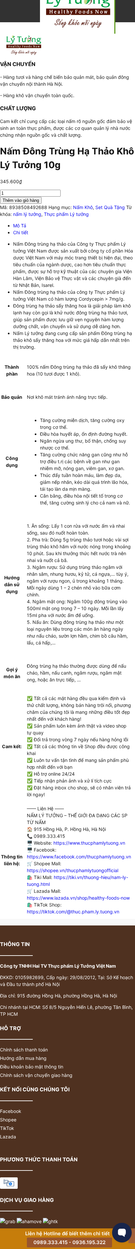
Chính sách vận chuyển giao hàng (36, 1075)
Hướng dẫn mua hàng (23, 1058)
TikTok (7, 1128)
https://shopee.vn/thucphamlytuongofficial (72, 870)
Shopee (8, 1119)
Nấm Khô (83, 207)
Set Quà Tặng (110, 207)
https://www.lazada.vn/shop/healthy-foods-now (78, 898)
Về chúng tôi (38, 25)
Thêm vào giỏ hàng (21, 200)
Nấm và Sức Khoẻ (101, 38)
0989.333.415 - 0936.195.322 (69, 1242)
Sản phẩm (76, 38)
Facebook (10, 1111)
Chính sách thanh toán (24, 1049)
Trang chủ (11, 25)
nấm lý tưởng (27, 214)
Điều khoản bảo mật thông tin (31, 1066)
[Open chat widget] (122, 1232)
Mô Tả (19, 225)
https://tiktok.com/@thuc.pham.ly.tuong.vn (73, 911)
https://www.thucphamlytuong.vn (89, 843)
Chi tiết (20, 232)
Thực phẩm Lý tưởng (66, 214)
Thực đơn (126, 38)
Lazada (8, 1136)
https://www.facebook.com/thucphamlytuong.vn (79, 856)
